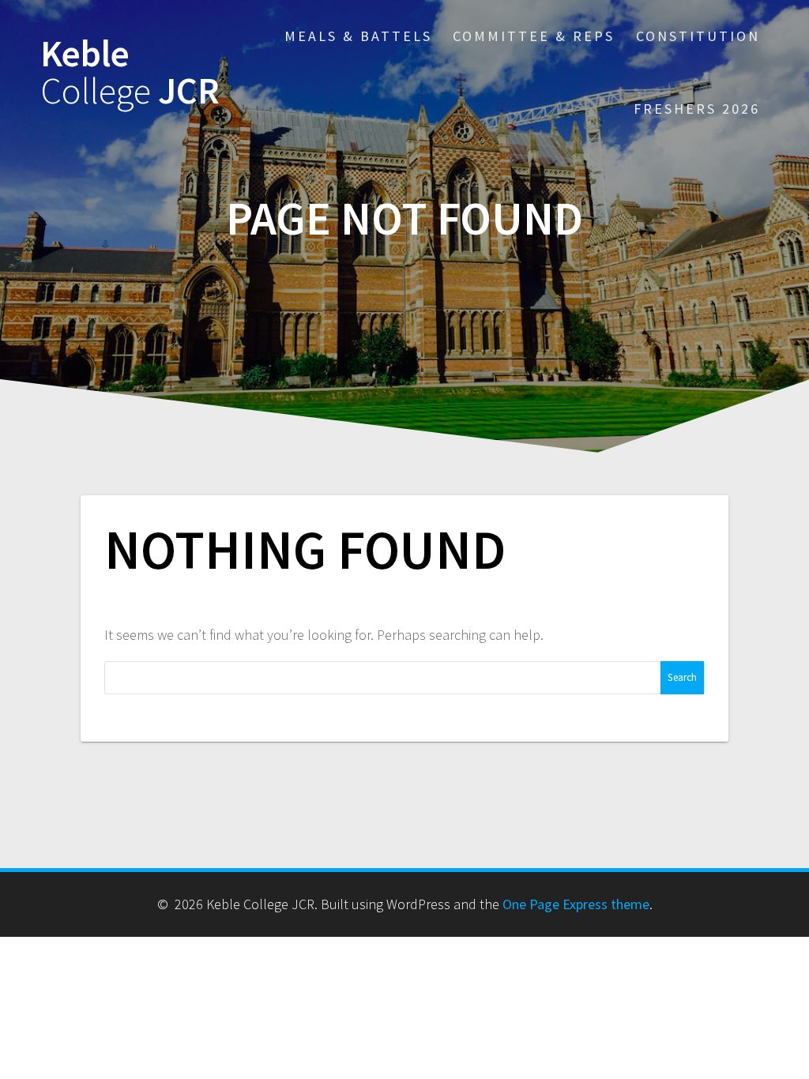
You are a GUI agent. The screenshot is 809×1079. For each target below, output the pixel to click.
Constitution (698, 36)
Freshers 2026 (697, 109)
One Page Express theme (575, 904)
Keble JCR (130, 73)
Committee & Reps (534, 36)
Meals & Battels (358, 36)
